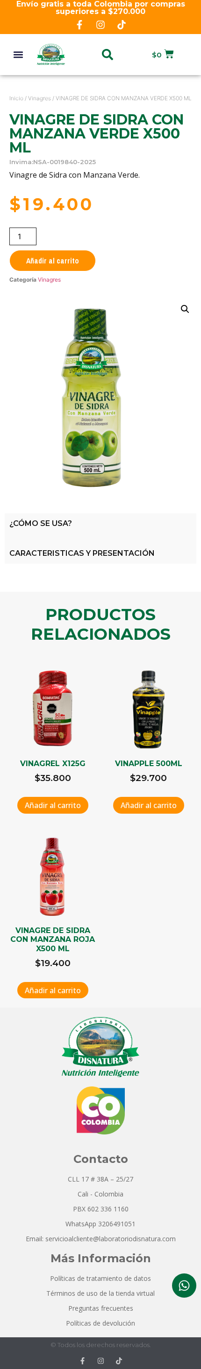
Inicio (16, 98)
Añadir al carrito (52, 261)
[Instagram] (100, 24)
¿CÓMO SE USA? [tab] (40, 523)
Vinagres (39, 98)
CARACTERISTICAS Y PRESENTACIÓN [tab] (82, 553)
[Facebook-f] (79, 24)
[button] (18, 54)
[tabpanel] (100, 538)
